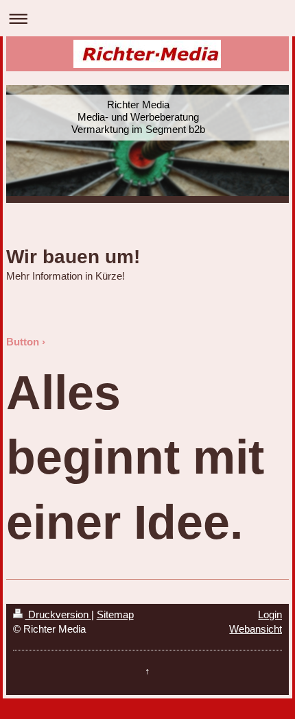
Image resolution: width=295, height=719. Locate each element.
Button (22, 342)
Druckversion (58, 614)
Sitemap (115, 614)
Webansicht (255, 629)
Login (270, 614)
